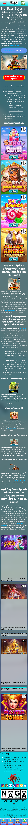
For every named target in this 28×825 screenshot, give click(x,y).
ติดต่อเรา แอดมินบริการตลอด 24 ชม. (14, 771)
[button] (5, 3)
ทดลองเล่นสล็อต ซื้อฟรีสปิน (18, 481)
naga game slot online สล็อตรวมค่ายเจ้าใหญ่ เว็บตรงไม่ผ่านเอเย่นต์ (15, 758)
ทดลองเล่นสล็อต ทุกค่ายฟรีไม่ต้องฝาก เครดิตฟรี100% (14, 766)
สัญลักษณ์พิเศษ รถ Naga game (16, 108)
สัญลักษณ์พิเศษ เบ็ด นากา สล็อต (16, 112)
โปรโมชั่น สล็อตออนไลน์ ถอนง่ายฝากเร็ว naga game (14, 762)
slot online (23, 328)
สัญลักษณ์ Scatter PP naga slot (16, 102)
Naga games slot (9, 310)
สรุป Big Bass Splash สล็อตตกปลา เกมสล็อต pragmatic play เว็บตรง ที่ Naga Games (15, 117)
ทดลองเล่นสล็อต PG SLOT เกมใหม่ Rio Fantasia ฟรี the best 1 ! (12, 689)
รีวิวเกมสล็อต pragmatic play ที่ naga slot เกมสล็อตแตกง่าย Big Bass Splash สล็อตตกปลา (16, 97)
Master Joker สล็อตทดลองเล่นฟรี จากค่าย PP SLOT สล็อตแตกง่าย (13, 749)
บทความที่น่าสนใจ (9, 90)
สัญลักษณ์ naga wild (15, 105)
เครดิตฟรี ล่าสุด (11, 429)
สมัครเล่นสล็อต (8, 402)
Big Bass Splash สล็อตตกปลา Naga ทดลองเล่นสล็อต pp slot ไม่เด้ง (15, 93)
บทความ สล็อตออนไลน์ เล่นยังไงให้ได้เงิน (14, 769)
